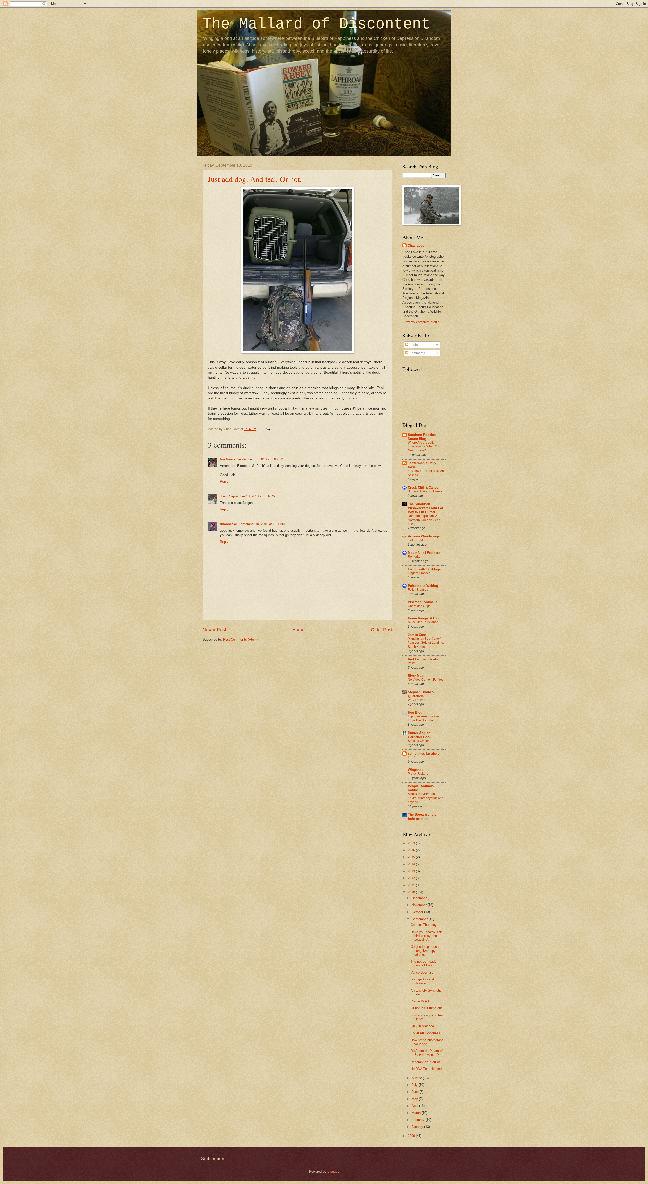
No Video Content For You (426, 679)
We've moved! (417, 700)
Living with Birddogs (424, 569)
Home (298, 629)
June (416, 1092)
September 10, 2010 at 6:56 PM (252, 496)
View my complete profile (420, 322)
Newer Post (214, 629)
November (420, 905)
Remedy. (414, 556)
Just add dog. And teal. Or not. (255, 179)
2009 (412, 1136)
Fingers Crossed (419, 573)
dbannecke (228, 524)
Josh (224, 496)
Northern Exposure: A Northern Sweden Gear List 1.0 (424, 520)
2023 (412, 843)
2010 (412, 892)
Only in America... (424, 1026)
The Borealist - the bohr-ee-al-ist (422, 817)
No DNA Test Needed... (428, 1069)
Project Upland (418, 774)
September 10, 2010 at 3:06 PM (260, 459)
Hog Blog (415, 712)
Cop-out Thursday (424, 925)
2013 (412, 871)
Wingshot (415, 770)
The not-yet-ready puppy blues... (423, 963)
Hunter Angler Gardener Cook (419, 735)
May (415, 1099)
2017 (411, 757)
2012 (412, 878)
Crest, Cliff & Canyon (424, 487)
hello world (415, 540)
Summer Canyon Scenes (425, 491)
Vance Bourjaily (422, 972)
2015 (412, 857)
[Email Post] (267, 429)
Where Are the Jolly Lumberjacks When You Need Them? (424, 447)
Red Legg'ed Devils (423, 659)
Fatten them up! (418, 589)
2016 (412, 850)
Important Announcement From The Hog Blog (425, 718)
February (419, 1120)
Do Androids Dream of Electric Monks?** (427, 1053)
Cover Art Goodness (425, 1033)
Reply (224, 481)
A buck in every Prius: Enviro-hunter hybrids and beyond (425, 798)
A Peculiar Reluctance (423, 622)
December (420, 898)
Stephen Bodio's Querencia (421, 694)
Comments (416, 353)
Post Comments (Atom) (240, 639)
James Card (417, 635)
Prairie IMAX (420, 1001)
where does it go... (420, 606)
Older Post (381, 629)
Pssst (411, 663)
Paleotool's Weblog (423, 586)
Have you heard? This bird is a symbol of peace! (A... (427, 936)
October (418, 912)
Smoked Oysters (419, 741)
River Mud (416, 676)
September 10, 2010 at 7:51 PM (261, 524)
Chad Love (416, 245)
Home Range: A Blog (424, 618)
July (415, 1085)
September (420, 919)
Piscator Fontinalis (422, 602)
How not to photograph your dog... (427, 1042)
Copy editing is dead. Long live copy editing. (426, 950)
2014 (412, 864)
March (417, 1113)
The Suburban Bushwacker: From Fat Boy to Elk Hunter (425, 508)
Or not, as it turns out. (427, 1008)
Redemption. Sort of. (426, 1062)
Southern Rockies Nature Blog (422, 437)
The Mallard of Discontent (316, 24)
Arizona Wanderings (424, 536)
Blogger (332, 1171)
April (415, 1106)
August (417, 1078)
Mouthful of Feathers (424, 553)
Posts (413, 345)
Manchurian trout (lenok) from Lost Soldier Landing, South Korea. (426, 643)
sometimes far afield (424, 753)
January (418, 1127)
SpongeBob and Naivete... (422, 981)
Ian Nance (227, 459)
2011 (412, 885)
